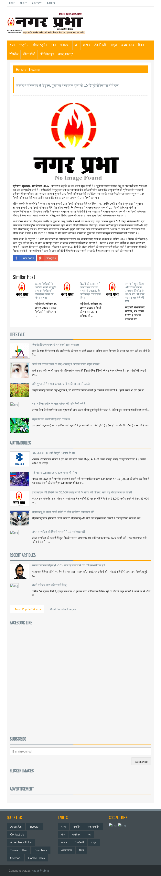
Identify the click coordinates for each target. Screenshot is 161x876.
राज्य (12, 44)
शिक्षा (141, 44)
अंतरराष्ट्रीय (39, 44)
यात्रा (113, 44)
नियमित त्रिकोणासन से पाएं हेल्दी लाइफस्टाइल (55, 344)
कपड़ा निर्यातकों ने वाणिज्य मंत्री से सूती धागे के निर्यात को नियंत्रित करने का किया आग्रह (45, 290)
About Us (16, 826)
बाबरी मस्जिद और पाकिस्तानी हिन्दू (49, 585)
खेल (53, 44)
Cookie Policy (36, 858)
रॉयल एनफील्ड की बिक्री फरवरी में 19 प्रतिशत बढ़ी (58, 531)
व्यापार (86, 44)
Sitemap (15, 858)
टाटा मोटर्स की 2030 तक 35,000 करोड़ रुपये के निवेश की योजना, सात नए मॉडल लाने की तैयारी (82, 492)
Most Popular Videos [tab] (28, 609)
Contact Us (17, 834)
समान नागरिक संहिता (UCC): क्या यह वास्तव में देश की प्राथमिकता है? (68, 565)
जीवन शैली (29, 53)
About (23, 3)
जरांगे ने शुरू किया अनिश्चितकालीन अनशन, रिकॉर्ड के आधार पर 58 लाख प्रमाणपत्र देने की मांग (135, 292)
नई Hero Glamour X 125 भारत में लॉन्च (54, 472)
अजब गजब (127, 44)
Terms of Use (18, 850)
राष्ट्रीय (23, 44)
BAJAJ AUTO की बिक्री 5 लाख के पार (53, 453)
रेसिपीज (13, 53)
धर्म (77, 44)
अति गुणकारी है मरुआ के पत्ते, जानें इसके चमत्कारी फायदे (61, 384)
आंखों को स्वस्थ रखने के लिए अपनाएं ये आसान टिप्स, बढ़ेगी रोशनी (65, 364)
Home (12, 3)
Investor (34, 826)
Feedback (41, 850)
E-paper (51, 3)
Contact (37, 3)
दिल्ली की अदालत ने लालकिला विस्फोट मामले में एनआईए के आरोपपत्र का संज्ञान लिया (90, 290)
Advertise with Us (21, 842)
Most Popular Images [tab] (63, 609)
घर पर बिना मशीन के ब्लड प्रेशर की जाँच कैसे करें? (58, 403)
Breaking (34, 69)
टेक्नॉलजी (100, 44)
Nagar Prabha (40, 870)
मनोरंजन (65, 44)
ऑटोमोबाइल (47, 53)
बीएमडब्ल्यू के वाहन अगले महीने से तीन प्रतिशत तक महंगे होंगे (63, 512)
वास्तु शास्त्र (65, 53)
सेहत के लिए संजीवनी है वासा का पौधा (51, 419)
